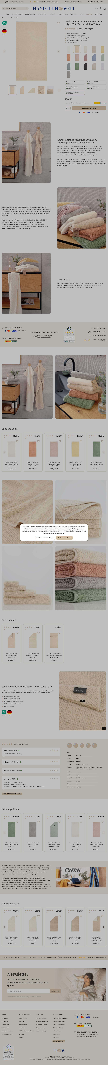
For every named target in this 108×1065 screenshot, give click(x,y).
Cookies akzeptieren (64, 538)
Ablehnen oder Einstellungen (45, 538)
